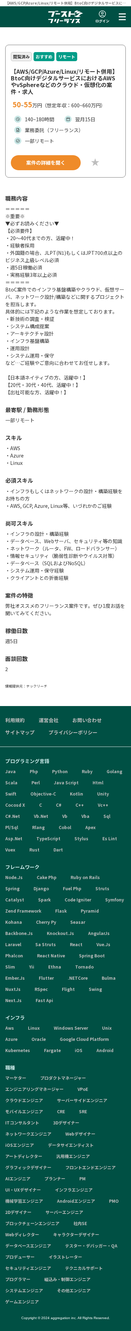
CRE (61, 1111)
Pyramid (90, 911)
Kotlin (76, 794)
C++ (79, 805)
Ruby (87, 771)
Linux (34, 1028)
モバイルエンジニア (24, 1111)
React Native (51, 955)
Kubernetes (17, 1050)
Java (10, 771)
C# (58, 805)
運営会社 (48, 720)
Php (34, 771)
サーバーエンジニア (64, 1212)
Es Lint (109, 838)
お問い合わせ (87, 720)
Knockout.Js (60, 933)
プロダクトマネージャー (63, 1078)
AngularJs (99, 933)
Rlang (38, 827)
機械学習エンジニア (24, 1201)
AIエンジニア (17, 1178)
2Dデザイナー (18, 1212)
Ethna (54, 967)
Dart (58, 849)
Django (41, 888)
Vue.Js (103, 944)
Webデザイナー (80, 1134)
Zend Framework (23, 911)
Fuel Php (72, 888)
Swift (10, 794)
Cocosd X (15, 805)
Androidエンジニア (76, 1201)
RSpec (41, 989)
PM (82, 1178)
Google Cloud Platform (84, 1039)
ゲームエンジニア (22, 1301)
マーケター (15, 1078)
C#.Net (12, 816)
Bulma (109, 978)
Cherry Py (46, 922)
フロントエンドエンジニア (90, 1167)
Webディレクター (22, 1234)
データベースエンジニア (28, 1246)
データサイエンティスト (71, 1145)
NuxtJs (13, 989)
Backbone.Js (19, 933)
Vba (85, 816)
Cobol (65, 827)
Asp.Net (13, 838)
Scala (11, 782)
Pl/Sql (11, 827)
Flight (68, 989)
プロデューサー (20, 1257)
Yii (31, 967)
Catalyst (14, 899)
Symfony (114, 899)
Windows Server (71, 1028)
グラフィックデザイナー (28, 1167)
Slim (10, 967)
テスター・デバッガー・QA (91, 1246)
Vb (64, 816)
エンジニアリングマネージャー (34, 1089)
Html (98, 782)
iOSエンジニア (19, 1145)
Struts (102, 888)
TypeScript (48, 838)
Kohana (13, 922)
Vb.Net (41, 816)
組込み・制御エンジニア (67, 1279)
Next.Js (13, 1000)
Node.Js (14, 877)
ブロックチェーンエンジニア (32, 1223)
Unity (103, 794)
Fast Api (44, 1000)
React (76, 944)
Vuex (10, 849)
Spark (44, 899)
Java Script (66, 782)
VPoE (83, 1089)
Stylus (81, 838)
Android (105, 1050)
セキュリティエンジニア (28, 1268)
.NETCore (78, 978)
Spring (12, 888)
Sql (106, 816)
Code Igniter (78, 899)
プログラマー (17, 1279)
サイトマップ (20, 732)
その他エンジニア (73, 1290)
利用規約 (15, 720)
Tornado (84, 967)
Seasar (77, 922)
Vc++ (103, 805)
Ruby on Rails (85, 877)
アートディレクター (23, 1156)
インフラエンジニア (74, 1190)
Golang (114, 771)
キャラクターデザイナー (76, 1234)
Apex (90, 827)
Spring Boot (92, 955)
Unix (107, 1028)
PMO (114, 1201)
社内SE (80, 1223)
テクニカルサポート (84, 1268)
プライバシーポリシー (73, 732)
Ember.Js (15, 978)
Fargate (52, 1050)
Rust (34, 849)
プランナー (54, 1178)
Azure (11, 1039)
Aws (9, 1028)
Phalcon (14, 955)
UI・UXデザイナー (23, 1190)
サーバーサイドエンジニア (82, 1100)
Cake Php (47, 877)
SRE (83, 1111)
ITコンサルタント (22, 1122)
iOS (78, 1050)
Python (60, 771)
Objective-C (43, 794)
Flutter (46, 978)
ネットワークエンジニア (28, 1134)
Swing (95, 989)
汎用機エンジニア (73, 1156)
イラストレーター (65, 1257)
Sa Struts (45, 944)
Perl (35, 782)
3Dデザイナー (66, 1122)
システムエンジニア (24, 1290)
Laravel (13, 944)
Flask (61, 911)
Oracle (38, 1039)
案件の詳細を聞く (45, 162)
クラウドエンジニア (24, 1100)
